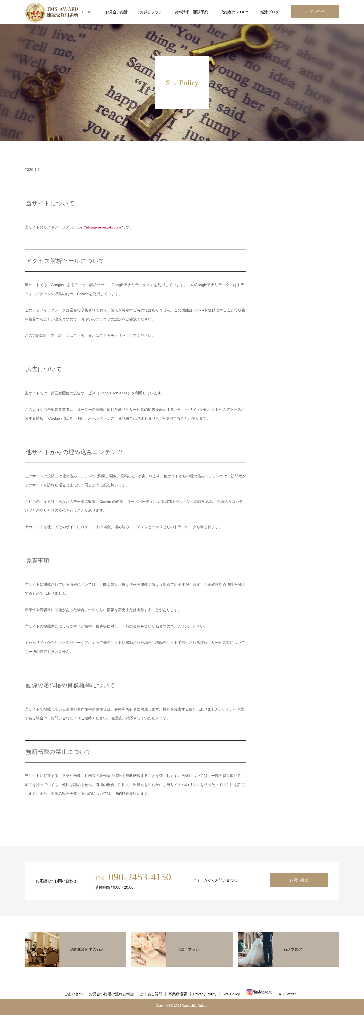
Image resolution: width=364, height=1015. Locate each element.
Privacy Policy (204, 994)
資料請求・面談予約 (191, 12)
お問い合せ (315, 11)
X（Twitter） (289, 994)
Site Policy (231, 994)
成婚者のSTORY (234, 12)
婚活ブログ (269, 12)
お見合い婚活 (116, 12)
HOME (87, 12)
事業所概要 (177, 994)
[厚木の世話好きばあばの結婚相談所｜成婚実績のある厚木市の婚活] (51, 12)
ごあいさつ (73, 994)
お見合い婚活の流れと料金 (111, 994)
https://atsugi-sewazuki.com (98, 227)
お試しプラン (151, 12)
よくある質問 (151, 994)
